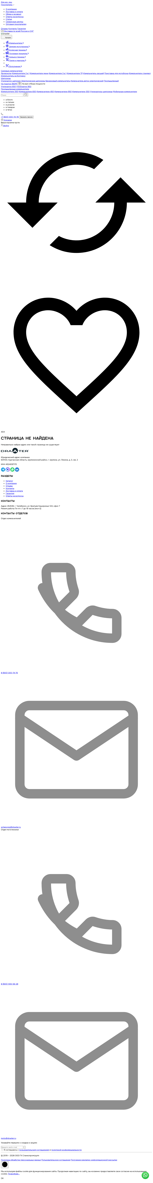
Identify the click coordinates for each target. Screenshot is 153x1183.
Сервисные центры (14, 21)
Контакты (12, 28)
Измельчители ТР (75, 73)
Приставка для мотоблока (116, 73)
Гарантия (21, 28)
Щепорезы (6, 78)
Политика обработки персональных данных (21, 1160)
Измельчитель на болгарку (13, 76)
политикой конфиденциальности (66, 1150)
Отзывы (4, 28)
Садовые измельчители (11, 71)
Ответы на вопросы (15, 16)
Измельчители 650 (27, 91)
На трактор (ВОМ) (9, 84)
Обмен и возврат (13, 14)
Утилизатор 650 (8, 86)
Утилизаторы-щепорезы (101, 91)
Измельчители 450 (45, 91)
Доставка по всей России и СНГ (19, 31)
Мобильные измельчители (125, 91)
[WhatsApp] (12, 471)
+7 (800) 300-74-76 (10, 117)
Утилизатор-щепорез (11, 81)
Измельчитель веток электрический (87, 81)
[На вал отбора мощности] (20, 83)
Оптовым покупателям (16, 24)
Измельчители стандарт (140, 73)
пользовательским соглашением (34, 1150)
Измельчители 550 (81, 91)
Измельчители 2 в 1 (20, 73)
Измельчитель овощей (93, 73)
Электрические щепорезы (33, 81)
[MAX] (8, 471)
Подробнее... (14, 1174)
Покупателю (7, 4)
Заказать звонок (26, 117)
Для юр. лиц (6, 2)
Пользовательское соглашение (55, 1160)
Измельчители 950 (63, 91)
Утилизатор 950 (23, 86)
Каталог (8, 38)
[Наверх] (5, 1164)
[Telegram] (3, 471)
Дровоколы (6, 73)
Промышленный (111, 81)
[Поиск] (26, 95)
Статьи (9, 19)
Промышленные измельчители (15, 89)
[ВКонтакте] (17, 471)
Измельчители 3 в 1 (57, 73)
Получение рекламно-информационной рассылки (94, 1160)
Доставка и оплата (14, 11)
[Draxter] (5, 33)
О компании (11, 9)
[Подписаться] (25, 1147)
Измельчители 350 (9, 91)
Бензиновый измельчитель (58, 81)
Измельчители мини (39, 73)
